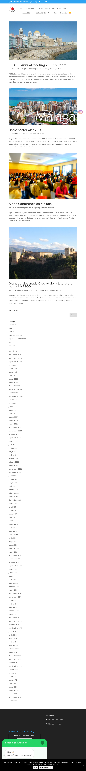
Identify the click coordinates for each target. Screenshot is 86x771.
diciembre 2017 (15, 593)
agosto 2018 (13, 569)
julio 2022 (12, 476)
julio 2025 (12, 365)
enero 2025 (13, 382)
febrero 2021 (13, 524)
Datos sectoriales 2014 (25, 130)
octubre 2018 (14, 562)
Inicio (22, 8)
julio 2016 (12, 632)
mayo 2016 (13, 639)
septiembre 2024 (15, 396)
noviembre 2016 (15, 621)
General (12, 342)
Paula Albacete (18, 69)
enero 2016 (13, 652)
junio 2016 (13, 635)
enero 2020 (13, 535)
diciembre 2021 (15, 500)
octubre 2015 (14, 663)
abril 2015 (12, 683)
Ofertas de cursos (59, 8)
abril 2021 (12, 517)
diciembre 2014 (15, 697)
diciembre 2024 (15, 386)
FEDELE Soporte (18, 134)
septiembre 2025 (15, 362)
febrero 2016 (14, 649)
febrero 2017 (13, 611)
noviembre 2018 (15, 559)
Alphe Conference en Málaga (30, 204)
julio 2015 (12, 673)
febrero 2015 (13, 690)
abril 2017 (12, 604)
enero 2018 (13, 590)
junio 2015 (12, 676)
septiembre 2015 (15, 666)
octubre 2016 (14, 625)
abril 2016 (12, 642)
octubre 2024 (14, 393)
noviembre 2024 (15, 389)
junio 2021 (12, 510)
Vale (35, 767)
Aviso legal (50, 715)
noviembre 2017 (15, 597)
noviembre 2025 (15, 358)
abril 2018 (12, 580)
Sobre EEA (30, 8)
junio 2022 (13, 479)
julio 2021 (12, 507)
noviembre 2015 (15, 659)
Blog (55, 13)
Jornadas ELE (25, 13)
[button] (42, 743)
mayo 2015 (13, 680)
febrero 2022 (14, 493)
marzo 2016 (13, 645)
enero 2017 (13, 614)
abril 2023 (12, 455)
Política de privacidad (54, 720)
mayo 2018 (13, 576)
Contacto (63, 13)
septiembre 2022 (15, 472)
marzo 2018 (13, 583)
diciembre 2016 (15, 618)
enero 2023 (13, 465)
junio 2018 (13, 573)
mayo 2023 (13, 452)
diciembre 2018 (15, 555)
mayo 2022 (13, 483)
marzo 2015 (13, 687)
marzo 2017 (13, 607)
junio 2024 (13, 407)
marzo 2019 (13, 545)
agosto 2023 (13, 441)
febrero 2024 (14, 420)
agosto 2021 (13, 503)
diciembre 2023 (15, 427)
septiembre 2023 (15, 438)
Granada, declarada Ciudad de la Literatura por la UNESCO (40, 285)
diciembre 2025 (15, 355)
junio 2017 (12, 600)
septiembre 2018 (15, 566)
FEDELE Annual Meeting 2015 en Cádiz (37, 65)
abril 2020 (12, 528)
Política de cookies (53, 724)
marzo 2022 (13, 490)
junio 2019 (13, 538)
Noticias (59, 69)
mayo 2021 (13, 514)
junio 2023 (13, 448)
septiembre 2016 (15, 628)
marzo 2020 (13, 531)
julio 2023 (12, 445)
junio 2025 (13, 369)
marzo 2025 (13, 379)
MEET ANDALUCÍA (42, 13)
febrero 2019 (14, 549)
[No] (83, 765)
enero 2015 (13, 694)
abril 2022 (12, 486)
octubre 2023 (14, 434)
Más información (46, 767)
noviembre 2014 (15, 701)
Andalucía (40, 69)
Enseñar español (47, 208)
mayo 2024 (13, 410)
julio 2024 (12, 403)
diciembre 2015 (15, 656)
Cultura (52, 69)
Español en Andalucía (17, 339)
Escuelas (44, 8)
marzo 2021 (13, 521)
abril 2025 (12, 375)
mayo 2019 (13, 542)
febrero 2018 (14, 587)
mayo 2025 (13, 372)
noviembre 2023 (15, 431)
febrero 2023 (14, 462)
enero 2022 (13, 497)
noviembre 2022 (15, 469)
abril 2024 (12, 414)
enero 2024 (13, 424)
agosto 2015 (13, 670)
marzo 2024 (13, 417)
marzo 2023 (13, 459)
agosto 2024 (13, 400)
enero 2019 (13, 552)
